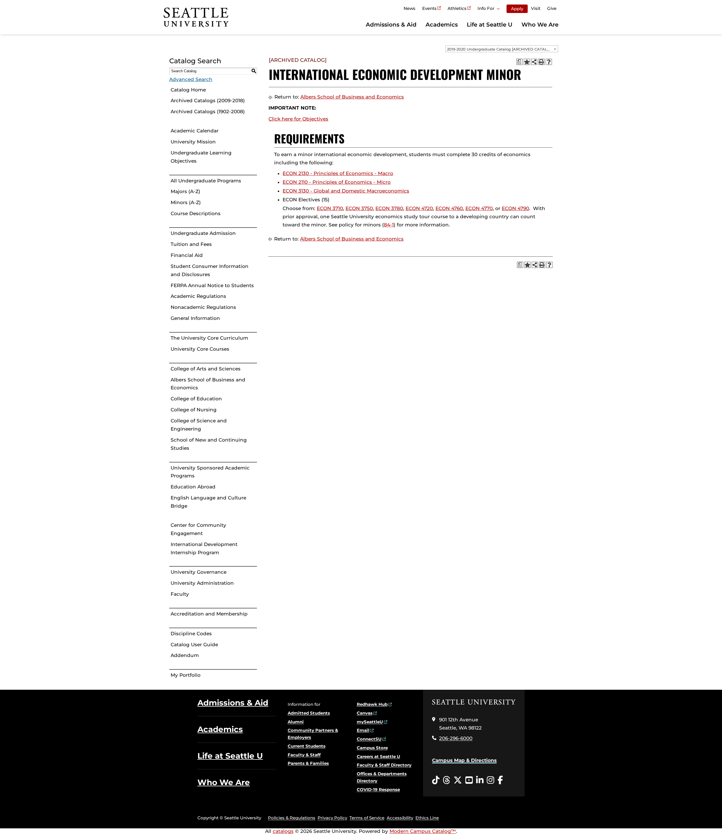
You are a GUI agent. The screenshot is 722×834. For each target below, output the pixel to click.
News (409, 8)
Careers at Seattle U (378, 756)
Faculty (180, 594)
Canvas (365, 713)
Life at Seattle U (489, 24)
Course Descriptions (196, 213)
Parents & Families (308, 763)
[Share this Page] (534, 62)
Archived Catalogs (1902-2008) (208, 111)
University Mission (193, 142)
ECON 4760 (449, 208)
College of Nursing (194, 409)
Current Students (306, 746)
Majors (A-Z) (185, 191)
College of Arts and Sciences (206, 369)
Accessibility (400, 817)
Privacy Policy (332, 817)
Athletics (457, 8)
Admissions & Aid (391, 24)
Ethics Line (427, 817)
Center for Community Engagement (198, 529)
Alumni (296, 721)
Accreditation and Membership (209, 614)
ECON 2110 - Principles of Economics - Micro (337, 182)
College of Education (196, 398)
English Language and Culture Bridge (208, 502)
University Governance (198, 572)
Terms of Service (366, 817)
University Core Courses (200, 349)
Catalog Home (188, 90)
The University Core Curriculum (209, 338)
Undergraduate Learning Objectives (201, 157)
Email (363, 730)
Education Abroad (193, 487)
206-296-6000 (455, 738)
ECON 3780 (389, 208)
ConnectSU (369, 739)
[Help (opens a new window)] (549, 62)
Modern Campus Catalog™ (422, 831)
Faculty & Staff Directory (384, 765)
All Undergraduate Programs (206, 181)
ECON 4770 (479, 208)
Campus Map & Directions (464, 760)
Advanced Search (190, 79)
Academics (442, 24)
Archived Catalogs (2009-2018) (208, 100)
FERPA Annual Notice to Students (212, 285)
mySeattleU (370, 721)
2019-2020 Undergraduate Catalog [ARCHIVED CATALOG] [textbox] (500, 49)
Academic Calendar (195, 131)
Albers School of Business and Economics (208, 384)
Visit (535, 8)
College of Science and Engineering (199, 425)
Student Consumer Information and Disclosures (209, 270)
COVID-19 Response (378, 789)
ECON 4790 (515, 208)
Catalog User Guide (194, 644)
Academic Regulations (198, 296)
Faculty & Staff (304, 754)
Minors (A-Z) (186, 202)
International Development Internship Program (204, 548)
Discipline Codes (191, 633)
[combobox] (501, 48)
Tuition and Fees (191, 244)
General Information (195, 318)
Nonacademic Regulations (203, 307)
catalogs (283, 831)
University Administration (202, 583)
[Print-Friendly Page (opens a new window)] (541, 62)
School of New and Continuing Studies (209, 444)
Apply (517, 8)
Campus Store (372, 747)
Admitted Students (309, 713)
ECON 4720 (419, 208)
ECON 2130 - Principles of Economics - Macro (338, 173)
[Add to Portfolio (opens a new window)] (527, 62)
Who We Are (539, 24)
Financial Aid (187, 255)
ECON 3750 (359, 208)
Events (429, 8)
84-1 (389, 225)
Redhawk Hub (372, 704)
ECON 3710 (330, 208)
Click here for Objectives (298, 119)
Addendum (185, 655)
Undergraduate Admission (203, 233)
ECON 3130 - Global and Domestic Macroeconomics (346, 191)
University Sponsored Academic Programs (210, 472)
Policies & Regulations (291, 817)
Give (551, 8)
